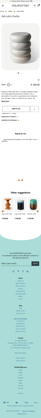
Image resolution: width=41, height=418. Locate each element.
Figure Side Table (7, 214)
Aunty (20, 370)
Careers (20, 289)
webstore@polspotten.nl (20, 345)
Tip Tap (20, 386)
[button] (20, 158)
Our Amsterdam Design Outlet (20, 348)
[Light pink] (11, 85)
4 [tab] (22, 73)
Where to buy (20, 313)
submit (35, 264)
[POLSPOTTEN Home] (20, 6)
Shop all (20, 393)
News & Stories (20, 286)
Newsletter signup (20, 353)
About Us (20, 281)
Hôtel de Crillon (20, 331)
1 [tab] (18, 73)
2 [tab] (19, 73)
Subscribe (8, 226)
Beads (20, 373)
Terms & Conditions (28, 411)
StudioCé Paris (20, 326)
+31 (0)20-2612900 (20, 341)
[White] (9, 85)
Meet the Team (20, 283)
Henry (20, 380)
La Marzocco (20, 321)
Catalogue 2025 (20, 294)
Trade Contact (20, 361)
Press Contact (20, 358)
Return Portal (20, 311)
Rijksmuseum (20, 324)
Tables (10, 11)
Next (38, 211)
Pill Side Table (31, 214)
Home (2, 11)
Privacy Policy (21, 414)
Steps (20, 383)
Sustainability (20, 291)
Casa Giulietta (20, 329)
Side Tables (20, 11)
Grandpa (20, 378)
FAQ (20, 308)
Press (20, 299)
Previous (3, 211)
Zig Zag (20, 388)
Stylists (20, 296)
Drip (20, 375)
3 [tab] (21, 73)
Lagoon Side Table (20, 214)
